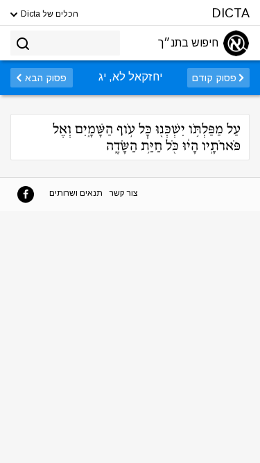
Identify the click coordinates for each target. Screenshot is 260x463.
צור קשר (124, 193)
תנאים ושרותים (76, 193)
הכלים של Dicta (48, 14)
